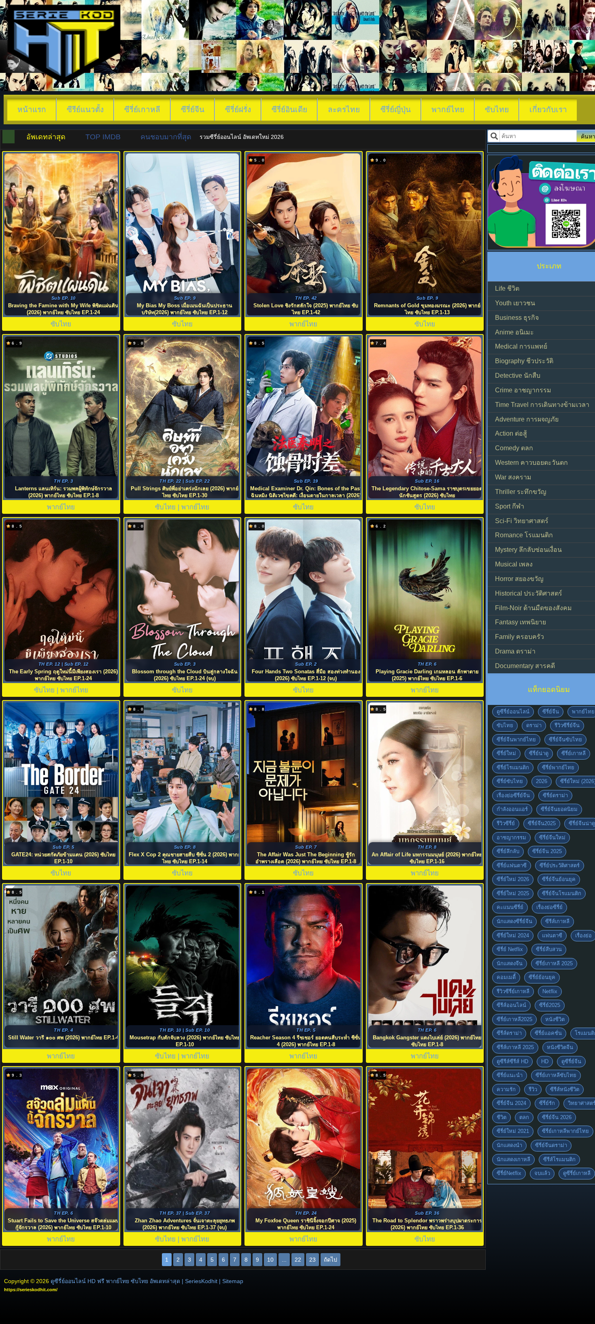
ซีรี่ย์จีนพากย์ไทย (516, 740)
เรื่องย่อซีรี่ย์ (549, 907)
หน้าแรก (31, 109)
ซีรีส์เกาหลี (557, 921)
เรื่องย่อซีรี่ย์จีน (513, 795)
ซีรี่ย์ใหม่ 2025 (513, 893)
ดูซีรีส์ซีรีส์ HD (512, 1061)
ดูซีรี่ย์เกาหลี (577, 1173)
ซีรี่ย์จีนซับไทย (565, 740)
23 (312, 1259)
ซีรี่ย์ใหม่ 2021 (513, 1131)
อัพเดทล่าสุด (46, 137)
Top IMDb (103, 137)
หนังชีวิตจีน (560, 1047)
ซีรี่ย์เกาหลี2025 (514, 1019)
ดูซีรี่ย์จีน (571, 1061)
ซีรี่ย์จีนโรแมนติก (561, 893)
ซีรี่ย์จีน (192, 109)
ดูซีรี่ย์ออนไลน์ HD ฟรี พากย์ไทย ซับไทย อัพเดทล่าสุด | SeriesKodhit (134, 1281)
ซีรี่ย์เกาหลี (142, 109)
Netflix (549, 991)
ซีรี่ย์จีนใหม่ (552, 837)
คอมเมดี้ (506, 977)
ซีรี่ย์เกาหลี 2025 (554, 963)
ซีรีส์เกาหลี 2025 (515, 1047)
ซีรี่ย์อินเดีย (289, 109)
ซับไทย (497, 109)
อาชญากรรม (511, 837)
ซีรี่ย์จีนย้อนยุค (559, 879)
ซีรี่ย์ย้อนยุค (542, 977)
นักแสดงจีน (510, 963)
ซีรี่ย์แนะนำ (510, 1075)
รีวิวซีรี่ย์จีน (567, 725)
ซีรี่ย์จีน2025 (542, 823)
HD (544, 1061)
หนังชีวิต (555, 1019)
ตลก (524, 1117)
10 (270, 1259)
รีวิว (533, 1089)
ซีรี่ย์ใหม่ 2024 (513, 935)
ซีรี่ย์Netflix (509, 1173)
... (284, 1259)
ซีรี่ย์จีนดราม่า (551, 1145)
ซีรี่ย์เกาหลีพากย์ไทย (565, 1131)
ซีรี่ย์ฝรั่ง (238, 109)
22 (298, 1259)
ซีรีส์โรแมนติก (559, 1159)
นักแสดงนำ (509, 1145)
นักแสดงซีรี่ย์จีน (514, 921)
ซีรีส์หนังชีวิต (564, 1089)
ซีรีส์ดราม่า (509, 1033)
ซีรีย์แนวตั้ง (85, 109)
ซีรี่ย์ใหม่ (506, 753)
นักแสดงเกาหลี (513, 1159)
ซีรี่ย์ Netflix (510, 949)
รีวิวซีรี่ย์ (506, 823)
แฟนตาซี (552, 935)
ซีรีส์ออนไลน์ (511, 1005)
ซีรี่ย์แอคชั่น (548, 1033)
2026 (541, 781)
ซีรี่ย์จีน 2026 (557, 1117)
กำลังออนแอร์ (512, 809)
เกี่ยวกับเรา (548, 109)
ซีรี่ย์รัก (547, 1103)
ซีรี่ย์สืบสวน (549, 949)
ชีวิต (501, 1117)
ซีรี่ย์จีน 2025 (547, 851)
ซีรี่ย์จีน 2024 (511, 1103)
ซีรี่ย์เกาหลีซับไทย (556, 1075)
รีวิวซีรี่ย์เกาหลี (513, 991)
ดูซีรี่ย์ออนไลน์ (513, 712)
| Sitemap (231, 1281)
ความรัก (506, 1089)
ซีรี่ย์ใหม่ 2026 (513, 879)
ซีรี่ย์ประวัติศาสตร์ (560, 865)
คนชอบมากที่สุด (165, 137)
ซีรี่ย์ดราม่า (555, 795)
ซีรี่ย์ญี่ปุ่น (395, 109)
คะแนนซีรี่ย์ (510, 907)
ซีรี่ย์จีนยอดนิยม (559, 809)
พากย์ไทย (447, 109)
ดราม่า (534, 725)
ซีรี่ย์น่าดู (538, 753)
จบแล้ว (542, 1173)
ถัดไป (330, 1259)
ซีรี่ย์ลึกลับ (508, 851)
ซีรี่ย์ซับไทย (510, 781)
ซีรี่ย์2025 (549, 1005)
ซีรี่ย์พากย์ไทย (558, 767)
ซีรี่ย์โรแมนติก (513, 767)
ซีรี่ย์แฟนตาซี (512, 865)
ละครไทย (344, 109)
